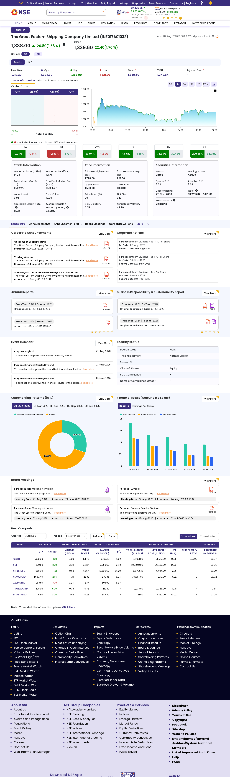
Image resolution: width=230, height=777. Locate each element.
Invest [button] (67, 23)
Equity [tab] (18, 62)
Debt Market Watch (27, 685)
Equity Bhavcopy (108, 633)
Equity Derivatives (131, 728)
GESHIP (20, 29)
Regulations (22, 724)
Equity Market (128, 709)
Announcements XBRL (68, 224)
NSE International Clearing (84, 738)
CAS (21, 3)
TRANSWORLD (20, 588)
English (190, 3)
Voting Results (148, 671)
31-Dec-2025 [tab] (57, 406)
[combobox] (73, 12)
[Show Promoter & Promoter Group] (28, 415)
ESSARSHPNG (20, 594)
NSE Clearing (75, 714)
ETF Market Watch (26, 680)
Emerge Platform (130, 719)
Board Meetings (95, 224)
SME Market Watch (26, 671)
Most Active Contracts (70, 638)
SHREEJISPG (19, 570)
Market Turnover (54, 3)
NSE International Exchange (85, 733)
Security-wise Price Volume (115, 647)
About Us (20, 709)
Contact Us (176, 3)
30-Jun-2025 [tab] (92, 406)
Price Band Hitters (26, 662)
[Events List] (210, 3)
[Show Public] (50, 415)
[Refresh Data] (217, 36)
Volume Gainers (25, 652)
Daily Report (108, 3)
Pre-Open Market (25, 643)
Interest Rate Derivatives (72, 662)
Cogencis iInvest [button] (68, 80)
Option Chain (34, 3)
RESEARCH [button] (180, 23)
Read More (92, 245)
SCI (15, 564)
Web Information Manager (32, 752)
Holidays (123, 3)
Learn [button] (124, 23)
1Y (199, 84)
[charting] (214, 84)
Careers (19, 742)
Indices (124, 714)
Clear (112, 536)
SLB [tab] (30, 62)
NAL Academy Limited (81, 709)
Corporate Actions (121, 224)
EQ (25, 54)
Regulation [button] (108, 23)
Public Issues (128, 752)
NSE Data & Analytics (81, 719)
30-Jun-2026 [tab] (22, 406)
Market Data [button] (50, 23)
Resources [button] (140, 23)
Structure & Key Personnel (31, 714)
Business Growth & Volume (115, 685)
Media (18, 733)
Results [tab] (124, 406)
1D (178, 84)
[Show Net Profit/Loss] (168, 414)
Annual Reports (148, 652)
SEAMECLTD (19, 576)
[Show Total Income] (127, 414)
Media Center (189, 652)
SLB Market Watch (26, 695)
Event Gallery (23, 728)
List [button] (80, 23)
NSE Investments (78, 742)
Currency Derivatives (69, 652)
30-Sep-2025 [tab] (75, 406)
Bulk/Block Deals (25, 690)
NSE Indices (74, 728)
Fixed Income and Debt (135, 747)
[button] (142, 18)
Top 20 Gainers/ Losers (29, 648)
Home (18, 23)
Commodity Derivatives (71, 657)
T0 (38, 54)
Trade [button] (91, 23)
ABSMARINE (19, 582)
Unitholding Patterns (152, 662)
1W (184, 84)
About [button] (32, 23)
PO (170, 84)
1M (192, 84)
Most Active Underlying (71, 643)
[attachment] (106, 243)
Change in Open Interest (72, 648)
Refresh (97, 536)
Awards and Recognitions (31, 719)
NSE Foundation (77, 724)
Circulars (92, 3)
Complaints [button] (161, 23)
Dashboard (18, 224)
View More (104, 233)
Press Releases (157, 3)
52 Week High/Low (26, 657)
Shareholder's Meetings (154, 666)
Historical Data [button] (46, 80)
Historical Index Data (111, 680)
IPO (82, 3)
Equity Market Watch (28, 666)
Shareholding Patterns (153, 657)
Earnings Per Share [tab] (143, 406)
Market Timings (190, 643)
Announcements (39, 224)
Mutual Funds (128, 724)
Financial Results (149, 643)
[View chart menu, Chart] (215, 90)
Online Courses (190, 657)
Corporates (139, 3)
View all (72, 747)
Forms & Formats (191, 662)
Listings (72, 3)
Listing (18, 633)
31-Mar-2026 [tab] (41, 406)
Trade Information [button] (23, 80)
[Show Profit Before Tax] (147, 414)
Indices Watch (23, 676)
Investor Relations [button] (203, 23)
